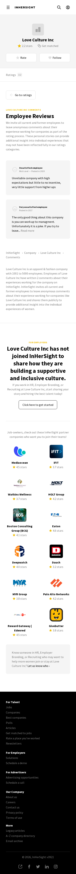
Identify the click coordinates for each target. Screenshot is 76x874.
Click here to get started (38, 405)
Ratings (13, 75)
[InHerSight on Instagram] (55, 866)
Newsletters (14, 743)
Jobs (9, 707)
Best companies (16, 717)
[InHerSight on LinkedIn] (46, 866)
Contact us (13, 807)
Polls (9, 723)
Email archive (14, 841)
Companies (13, 712)
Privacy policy (14, 812)
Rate (23, 57)
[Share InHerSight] (20, 866)
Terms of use (14, 818)
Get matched (50, 46)
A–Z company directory (20, 836)
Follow (57, 57)
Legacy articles (15, 830)
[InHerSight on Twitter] (38, 866)
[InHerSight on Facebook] (29, 866)
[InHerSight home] (25, 7)
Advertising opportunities (22, 777)
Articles (11, 728)
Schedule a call (15, 782)
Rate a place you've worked (23, 738)
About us (11, 797)
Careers (10, 802)
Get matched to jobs (19, 733)
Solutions (12, 758)
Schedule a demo (16, 763)
